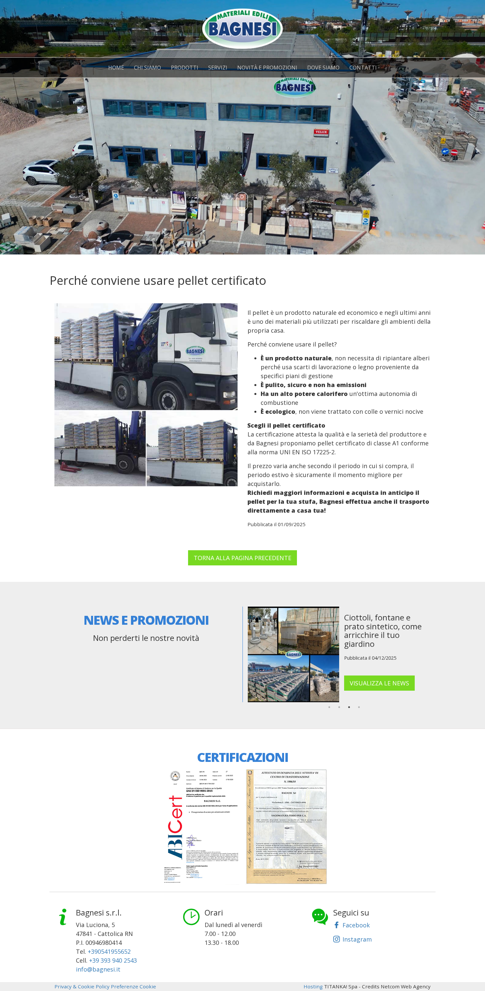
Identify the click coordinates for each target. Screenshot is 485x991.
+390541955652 (109, 951)
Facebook (356, 925)
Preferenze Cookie (133, 986)
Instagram (357, 939)
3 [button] (349, 707)
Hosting (313, 986)
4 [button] (359, 707)
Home (116, 67)
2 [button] (339, 707)
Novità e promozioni (267, 67)
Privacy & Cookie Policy (82, 986)
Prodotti (184, 67)
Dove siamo (323, 67)
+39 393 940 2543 (113, 960)
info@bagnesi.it (98, 969)
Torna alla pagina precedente (242, 558)
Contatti (363, 67)
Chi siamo (147, 67)
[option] (339, 654)
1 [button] (329, 707)
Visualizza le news (379, 683)
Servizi (217, 67)
